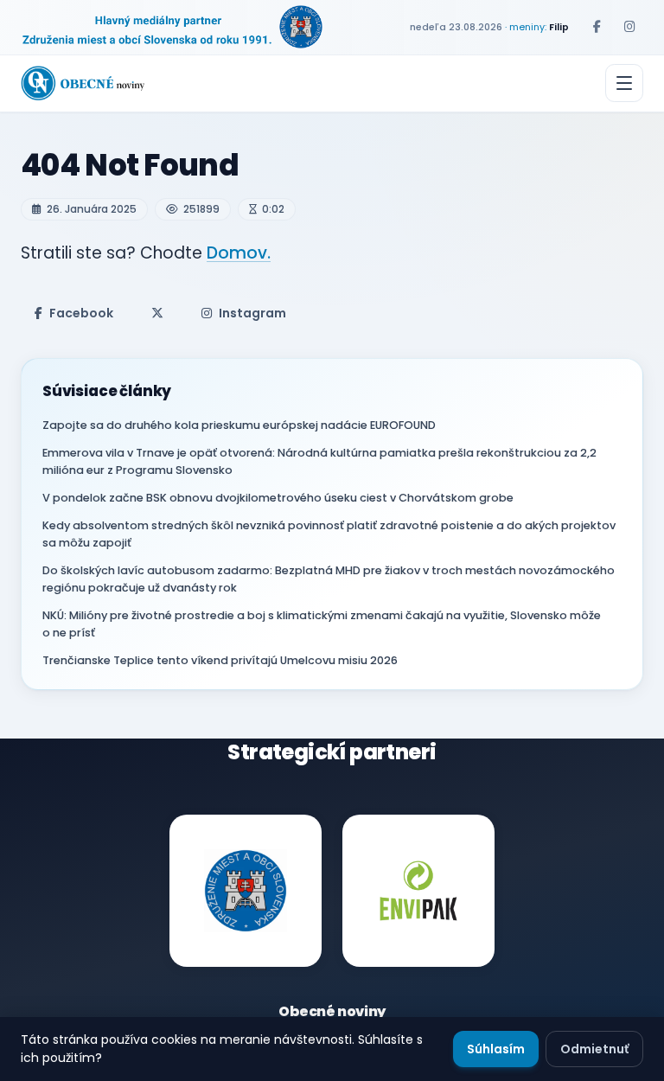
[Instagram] (629, 27)
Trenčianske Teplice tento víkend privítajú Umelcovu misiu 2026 (220, 660)
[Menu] (624, 83)
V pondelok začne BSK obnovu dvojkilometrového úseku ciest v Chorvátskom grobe (278, 497)
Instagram (252, 313)
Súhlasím (496, 1049)
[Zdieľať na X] (157, 313)
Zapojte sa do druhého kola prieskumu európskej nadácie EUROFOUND (239, 425)
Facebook (81, 313)
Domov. (239, 253)
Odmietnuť (594, 1049)
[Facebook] (596, 27)
